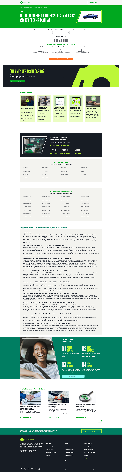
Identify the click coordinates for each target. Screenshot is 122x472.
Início (21, 7)
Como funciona (93, 2)
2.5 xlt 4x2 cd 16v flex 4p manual (40, 7)
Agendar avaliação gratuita (17, 81)
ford (24, 7)
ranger (27, 7)
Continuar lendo (24, 417)
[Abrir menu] (101, 2)
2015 (31, 7)
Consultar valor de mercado (61, 58)
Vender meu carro (73, 376)
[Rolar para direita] (100, 421)
